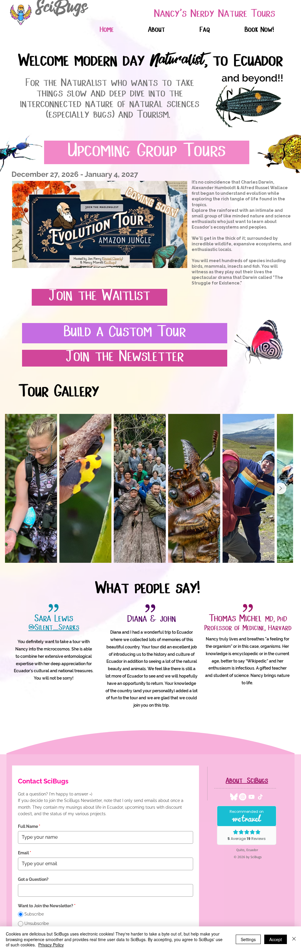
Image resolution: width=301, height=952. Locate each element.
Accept (275, 939)
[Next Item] (280, 488)
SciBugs (61, 10)
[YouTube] (251, 796)
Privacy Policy (51, 945)
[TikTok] (260, 796)
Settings (248, 939)
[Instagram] (242, 796)
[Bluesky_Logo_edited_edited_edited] (234, 796)
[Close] (293, 939)
